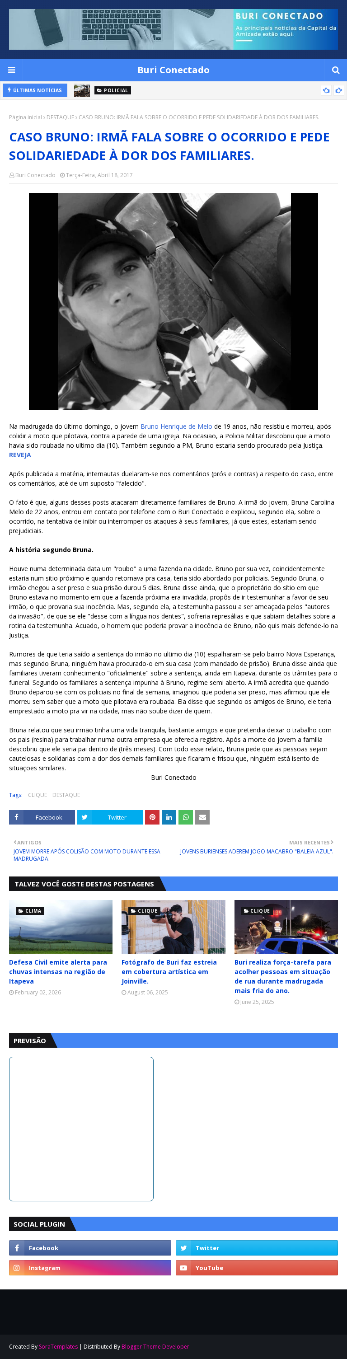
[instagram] (90, 1267)
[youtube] (257, 1267)
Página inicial (25, 117)
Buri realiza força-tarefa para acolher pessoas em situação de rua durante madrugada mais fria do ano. (282, 976)
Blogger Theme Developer (155, 1346)
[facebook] (90, 1248)
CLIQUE (37, 795)
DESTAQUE (60, 117)
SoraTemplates (58, 1346)
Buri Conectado (173, 70)
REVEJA (20, 454)
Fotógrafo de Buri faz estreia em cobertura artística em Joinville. (169, 971)
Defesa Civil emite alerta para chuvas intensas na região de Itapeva (58, 971)
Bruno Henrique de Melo (176, 426)
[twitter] (257, 1248)
